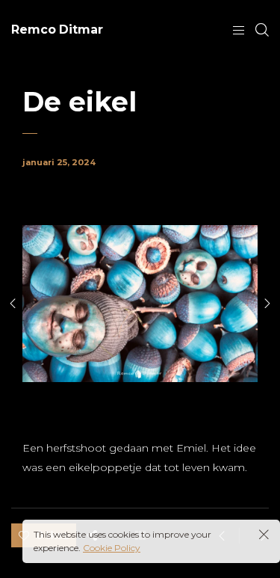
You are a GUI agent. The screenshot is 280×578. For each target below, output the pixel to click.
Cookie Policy (111, 547)
